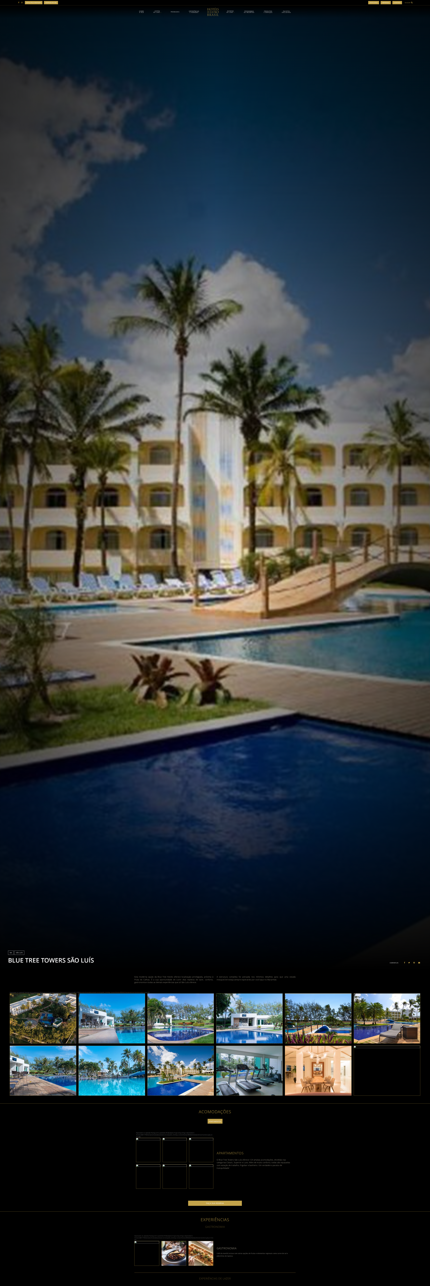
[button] (404, 962)
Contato (397, 2)
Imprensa (385, 2)
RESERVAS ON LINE (50, 2)
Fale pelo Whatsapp (34, 2)
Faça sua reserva (215, 1203)
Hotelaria (373, 2)
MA (11, 953)
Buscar (408, 2)
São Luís (19, 953)
